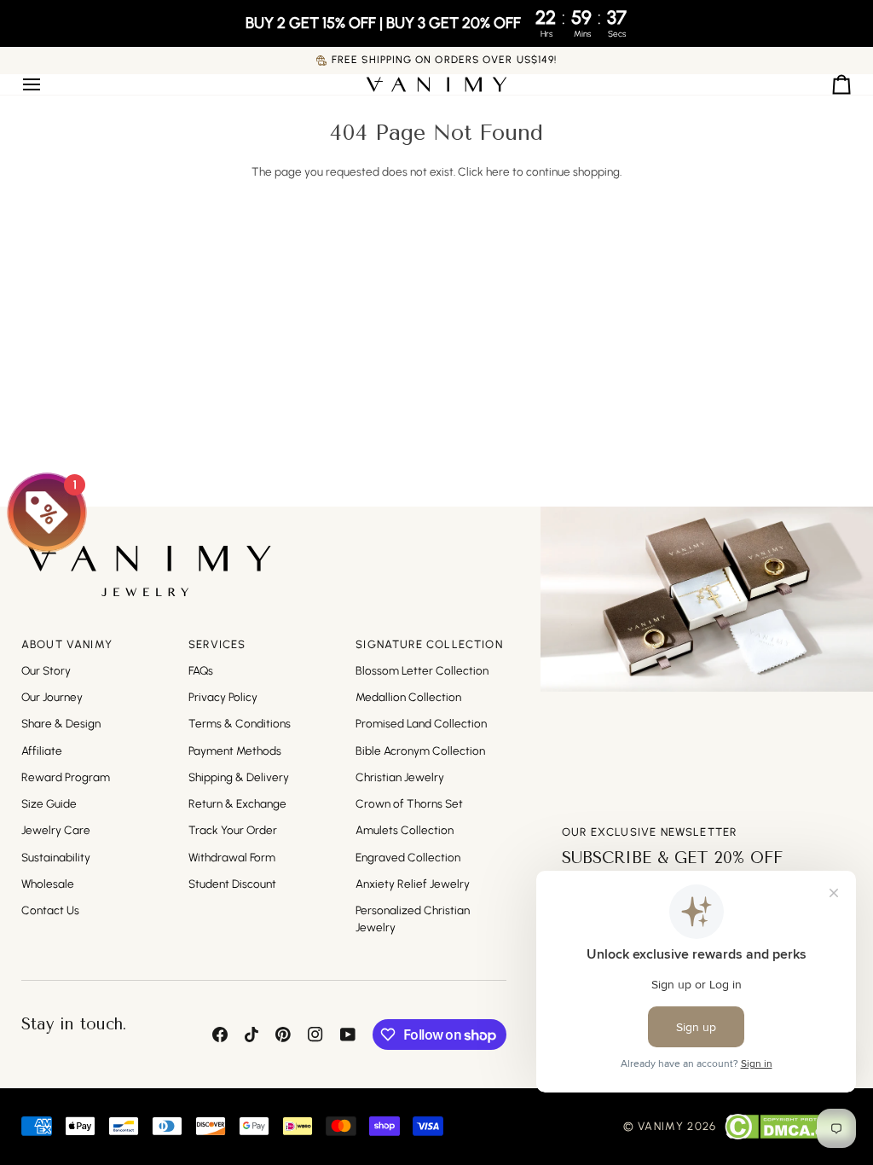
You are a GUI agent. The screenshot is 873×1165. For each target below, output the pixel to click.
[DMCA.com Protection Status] (788, 1126)
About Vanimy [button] (67, 644)
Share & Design (61, 723)
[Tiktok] (251, 1034)
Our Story (46, 670)
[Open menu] (46, 84)
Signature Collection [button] (429, 644)
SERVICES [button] (217, 644)
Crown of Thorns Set (409, 803)
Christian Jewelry (400, 777)
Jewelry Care (55, 830)
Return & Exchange (237, 803)
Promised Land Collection (421, 723)
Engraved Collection (408, 857)
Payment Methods (234, 750)
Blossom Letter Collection (422, 670)
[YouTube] (348, 1034)
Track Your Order (232, 830)
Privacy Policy (222, 697)
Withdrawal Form (231, 857)
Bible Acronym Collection (420, 750)
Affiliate (41, 750)
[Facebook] (220, 1034)
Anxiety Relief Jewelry (413, 883)
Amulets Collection (405, 830)
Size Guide (49, 803)
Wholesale (47, 883)
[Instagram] (315, 1034)
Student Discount (232, 883)
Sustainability (55, 857)
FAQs (200, 670)
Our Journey (52, 697)
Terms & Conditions (239, 723)
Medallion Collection (408, 697)
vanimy (661, 1126)
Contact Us (50, 910)
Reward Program (65, 777)
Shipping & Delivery (238, 777)
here (498, 171)
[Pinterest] (283, 1034)
